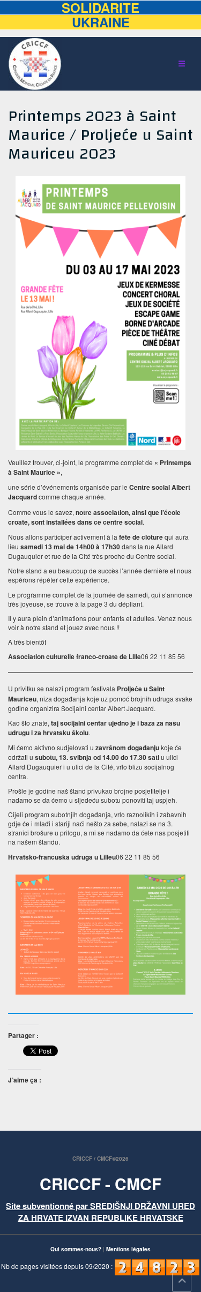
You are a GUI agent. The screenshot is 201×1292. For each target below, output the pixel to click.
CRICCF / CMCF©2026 (100, 1158)
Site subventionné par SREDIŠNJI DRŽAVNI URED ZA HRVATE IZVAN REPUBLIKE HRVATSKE (100, 1211)
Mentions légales (128, 1249)
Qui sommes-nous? (75, 1249)
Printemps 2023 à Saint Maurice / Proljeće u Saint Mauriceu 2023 (100, 134)
